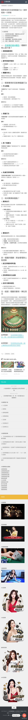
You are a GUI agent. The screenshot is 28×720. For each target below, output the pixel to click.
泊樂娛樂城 (4, 5)
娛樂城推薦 (5, 412)
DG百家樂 (5, 405)
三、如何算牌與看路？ (8, 37)
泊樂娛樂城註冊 (5, 471)
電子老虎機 (4, 484)
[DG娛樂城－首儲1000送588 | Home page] (7, 2)
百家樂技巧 (10, 5)
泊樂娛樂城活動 (5, 474)
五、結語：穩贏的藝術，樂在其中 (11, 41)
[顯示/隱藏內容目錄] (23, 32)
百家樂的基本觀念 (12, 45)
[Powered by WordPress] (8, 715)
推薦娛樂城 (4, 489)
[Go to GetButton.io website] (24, 718)
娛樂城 (4, 409)
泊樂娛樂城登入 (5, 472)
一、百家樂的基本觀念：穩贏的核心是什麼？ (14, 34)
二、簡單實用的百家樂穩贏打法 (10, 36)
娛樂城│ (13, 711)
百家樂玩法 (5, 427)
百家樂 (12, 353)
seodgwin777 (6, 15)
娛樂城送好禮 (4, 482)
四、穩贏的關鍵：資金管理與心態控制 (12, 39)
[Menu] (26, 2)
